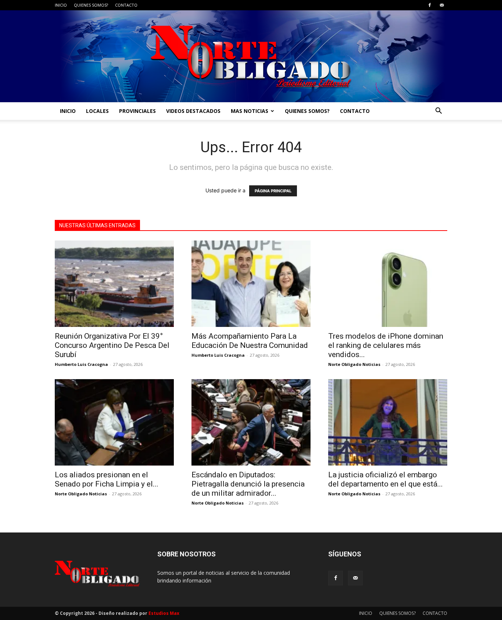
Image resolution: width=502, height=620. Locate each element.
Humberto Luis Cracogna (81, 364)
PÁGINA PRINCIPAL (273, 190)
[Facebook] (429, 5)
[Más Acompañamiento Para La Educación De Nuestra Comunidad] (251, 283)
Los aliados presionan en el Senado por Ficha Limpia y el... (106, 479)
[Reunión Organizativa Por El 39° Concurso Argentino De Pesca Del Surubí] (114, 283)
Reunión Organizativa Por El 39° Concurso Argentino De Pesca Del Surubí (112, 345)
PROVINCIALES (137, 110)
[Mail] (441, 5)
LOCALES (97, 110)
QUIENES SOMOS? (91, 5)
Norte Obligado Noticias (354, 364)
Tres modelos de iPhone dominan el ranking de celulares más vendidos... (385, 345)
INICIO (61, 5)
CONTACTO (126, 5)
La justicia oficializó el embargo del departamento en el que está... (385, 479)
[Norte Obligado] (251, 56)
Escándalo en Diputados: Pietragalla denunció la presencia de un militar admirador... (248, 484)
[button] (438, 111)
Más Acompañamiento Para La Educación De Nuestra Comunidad (249, 341)
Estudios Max (163, 613)
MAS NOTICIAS (249, 110)
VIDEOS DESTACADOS (193, 110)
